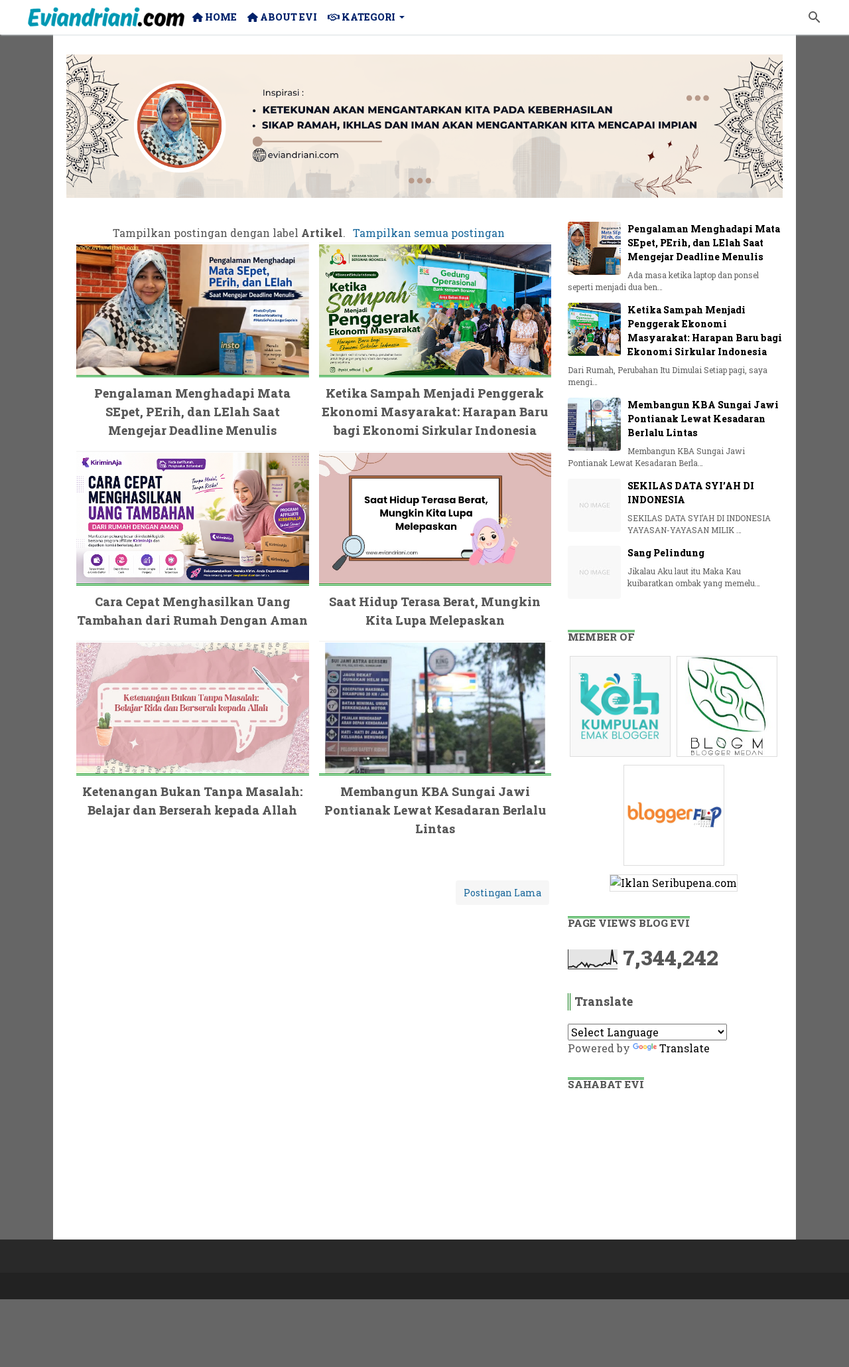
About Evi (287, 17)
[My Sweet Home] (106, 17)
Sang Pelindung (665, 552)
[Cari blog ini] (814, 17)
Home (220, 17)
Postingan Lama (502, 892)
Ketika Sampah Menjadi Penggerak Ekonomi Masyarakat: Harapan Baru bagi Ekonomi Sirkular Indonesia (435, 411)
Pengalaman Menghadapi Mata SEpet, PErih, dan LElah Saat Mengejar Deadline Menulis (192, 411)
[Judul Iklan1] (622, 756)
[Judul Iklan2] (729, 756)
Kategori (367, 17)
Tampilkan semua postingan (428, 233)
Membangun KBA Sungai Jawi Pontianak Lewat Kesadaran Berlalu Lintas (435, 810)
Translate (684, 1048)
